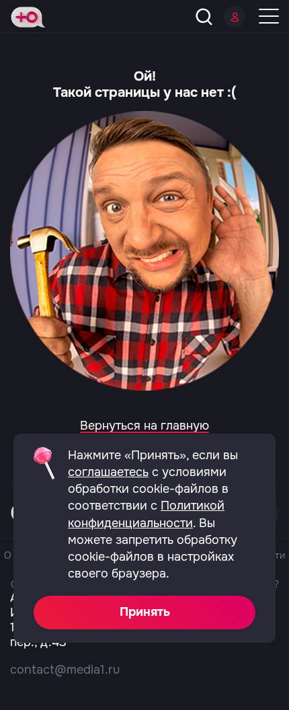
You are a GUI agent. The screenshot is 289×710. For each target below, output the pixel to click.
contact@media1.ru (65, 669)
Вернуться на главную (144, 425)
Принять (145, 611)
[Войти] (234, 17)
